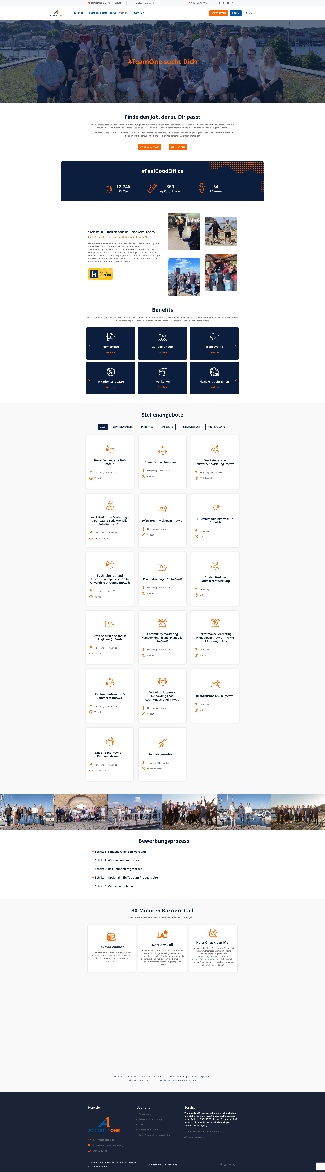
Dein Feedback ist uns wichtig (154, 1134)
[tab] (103, 427)
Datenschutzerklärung (151, 1119)
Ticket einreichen (197, 1136)
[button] (89, 341)
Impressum (145, 1114)
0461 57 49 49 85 (200, 3)
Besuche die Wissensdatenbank (204, 1131)
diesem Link (169, 1080)
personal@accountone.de (203, 959)
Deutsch (250, 13)
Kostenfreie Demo (148, 1129)
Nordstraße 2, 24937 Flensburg (106, 3)
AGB (141, 1124)
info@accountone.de (145, 3)
